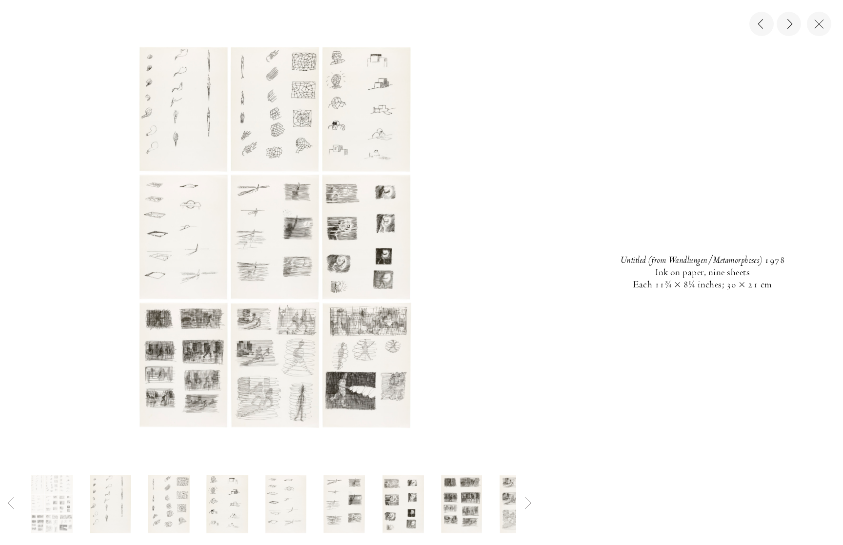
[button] (52, 504)
